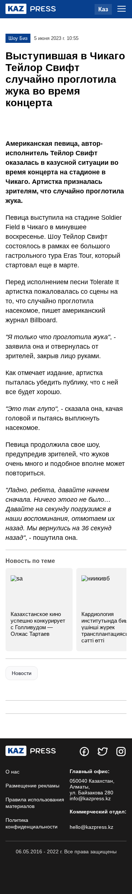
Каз (103, 9)
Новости (22, 673)
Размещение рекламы (32, 786)
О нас (12, 772)
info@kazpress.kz (90, 798)
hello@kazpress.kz (91, 827)
